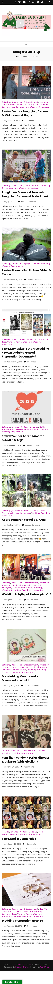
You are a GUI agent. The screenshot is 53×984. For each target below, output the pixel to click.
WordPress (44, 967)
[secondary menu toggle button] (2, 2)
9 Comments (32, 926)
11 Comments (33, 600)
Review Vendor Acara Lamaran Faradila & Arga (23, 438)
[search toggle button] (49, 2)
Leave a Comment (28, 201)
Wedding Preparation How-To (22, 921)
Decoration (17, 102)
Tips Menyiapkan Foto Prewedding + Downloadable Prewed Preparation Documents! (25, 352)
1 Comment (31, 362)
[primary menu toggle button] (26, 44)
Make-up (14, 104)
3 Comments (29, 120)
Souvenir (6, 107)
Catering (6, 102)
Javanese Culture (32, 185)
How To (15, 339)
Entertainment (31, 102)
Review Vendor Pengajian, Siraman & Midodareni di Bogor (26, 113)
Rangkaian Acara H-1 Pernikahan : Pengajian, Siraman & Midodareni (25, 194)
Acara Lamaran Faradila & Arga (24, 520)
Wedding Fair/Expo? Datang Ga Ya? (26, 594)
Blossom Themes (22, 967)
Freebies (6, 339)
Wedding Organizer (39, 107)
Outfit (23, 104)
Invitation (44, 582)
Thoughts (6, 587)
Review (44, 104)
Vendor (15, 107)
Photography (33, 104)
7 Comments (29, 767)
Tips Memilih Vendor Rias (19, 839)
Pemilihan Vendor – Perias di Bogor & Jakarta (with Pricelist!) (25, 760)
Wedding (24, 107)
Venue (19, 342)
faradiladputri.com (24, 964)
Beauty (5, 750)
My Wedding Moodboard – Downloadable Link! (20, 678)
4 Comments (31, 844)
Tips (4, 342)
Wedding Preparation (12, 266)
